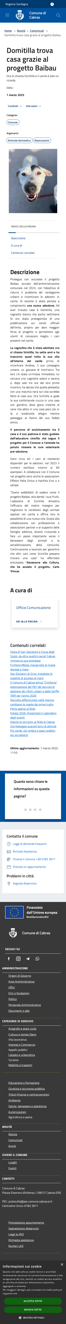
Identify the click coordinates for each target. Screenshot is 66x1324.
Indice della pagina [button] (23, 226)
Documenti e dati (19, 1011)
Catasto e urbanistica (21, 1055)
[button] (32, 1317)
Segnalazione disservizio (23, 1228)
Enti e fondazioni (18, 993)
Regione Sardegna (17, 4)
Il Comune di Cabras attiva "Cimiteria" (33, 682)
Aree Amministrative (21, 981)
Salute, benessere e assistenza (27, 1106)
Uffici (11, 987)
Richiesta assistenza (21, 1240)
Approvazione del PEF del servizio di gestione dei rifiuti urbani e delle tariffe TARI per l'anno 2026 (34, 691)
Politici (12, 999)
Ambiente (14, 1100)
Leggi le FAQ (16, 1234)
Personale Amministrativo (24, 1005)
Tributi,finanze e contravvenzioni (28, 1094)
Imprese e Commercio (21, 1044)
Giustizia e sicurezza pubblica (26, 1088)
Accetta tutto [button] (33, 1301)
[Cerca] (58, 15)
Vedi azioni (32, 106)
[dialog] (33, 1292)
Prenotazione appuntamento (26, 1222)
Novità (21, 30)
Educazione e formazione (23, 1083)
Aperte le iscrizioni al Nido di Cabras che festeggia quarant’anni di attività (33, 724)
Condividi (13, 106)
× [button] (61, 1264)
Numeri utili (15, 1246)
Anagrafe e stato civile (22, 1028)
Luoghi (12, 1162)
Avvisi (12, 1146)
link (15, 1293)
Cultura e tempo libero (22, 1034)
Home (8, 30)
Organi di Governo (19, 975)
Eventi (12, 1168)
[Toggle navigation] (7, 15)
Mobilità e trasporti (20, 1065)
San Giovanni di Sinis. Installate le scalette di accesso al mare (31, 675)
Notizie (12, 1134)
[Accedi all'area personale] (52, 4)
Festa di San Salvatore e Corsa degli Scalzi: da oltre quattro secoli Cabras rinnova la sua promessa (32, 656)
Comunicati (37, 30)
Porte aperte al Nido (22, 709)
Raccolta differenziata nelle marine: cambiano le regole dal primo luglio (32, 702)
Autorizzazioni (17, 1112)
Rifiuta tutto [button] (33, 1309)
